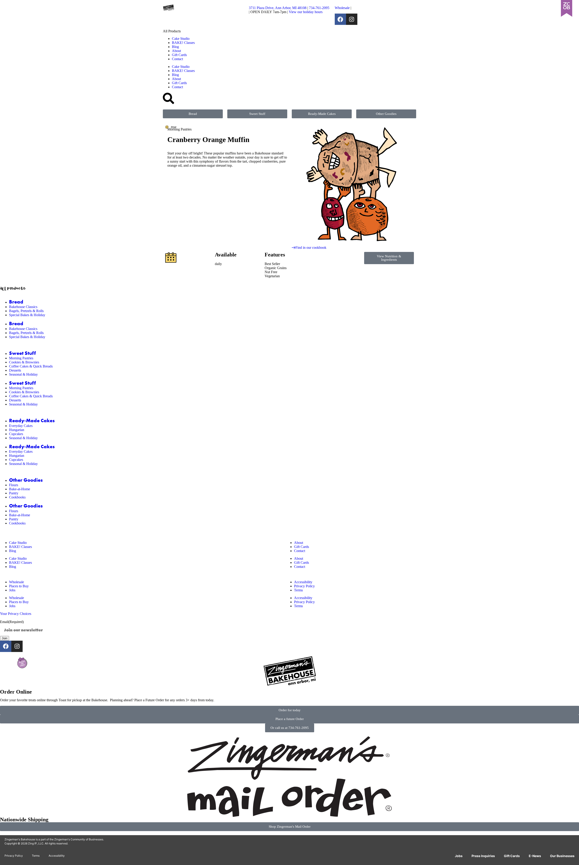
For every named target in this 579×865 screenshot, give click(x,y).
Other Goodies (26, 480)
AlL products (13, 289)
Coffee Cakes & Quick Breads (31, 366)
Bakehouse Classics (23, 307)
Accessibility (303, 582)
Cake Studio (181, 38)
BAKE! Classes (183, 43)
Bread (16, 302)
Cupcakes (16, 434)
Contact (177, 59)
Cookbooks (17, 497)
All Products (172, 31)
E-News (535, 856)
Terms (298, 590)
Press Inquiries (483, 856)
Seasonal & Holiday (23, 374)
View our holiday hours (306, 12)
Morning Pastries (21, 358)
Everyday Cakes (21, 426)
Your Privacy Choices (15, 614)
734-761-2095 (319, 8)
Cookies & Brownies (24, 362)
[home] (289, 672)
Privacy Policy (304, 586)
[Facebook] (340, 19)
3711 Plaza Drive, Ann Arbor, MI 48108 (277, 8)
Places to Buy (19, 586)
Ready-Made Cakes (32, 421)
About (176, 51)
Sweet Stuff (22, 353)
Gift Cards (179, 55)
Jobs (12, 590)
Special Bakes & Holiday (27, 315)
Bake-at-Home (19, 489)
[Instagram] (351, 19)
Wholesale (342, 8)
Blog (175, 47)
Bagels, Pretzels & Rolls (26, 311)
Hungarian (16, 430)
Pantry (13, 493)
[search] (168, 98)
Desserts (15, 370)
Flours (13, 485)
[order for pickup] (22, 662)
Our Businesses (562, 856)
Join (4, 638)
